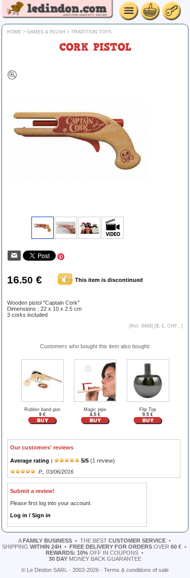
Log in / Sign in (30, 515)
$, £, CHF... (168, 325)
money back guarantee (95, 559)
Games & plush (46, 31)
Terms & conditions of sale (136, 570)
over (125, 547)
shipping (31, 547)
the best (123, 541)
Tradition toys (91, 31)
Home (14, 31)
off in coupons (92, 553)
